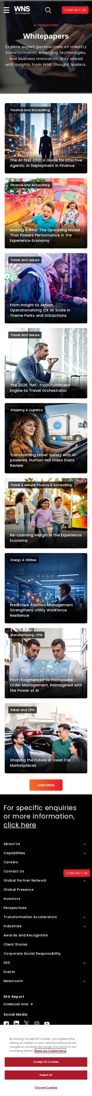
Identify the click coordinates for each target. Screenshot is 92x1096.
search (48, 10)
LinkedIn (16, 1023)
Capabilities (14, 853)
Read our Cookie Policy (50, 1051)
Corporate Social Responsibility (32, 953)
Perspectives (47, 25)
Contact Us (14, 871)
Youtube (47, 1024)
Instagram (36, 1023)
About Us (12, 844)
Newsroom (13, 981)
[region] (46, 1060)
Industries (12, 926)
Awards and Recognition (26, 935)
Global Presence (18, 889)
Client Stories (16, 944)
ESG (7, 962)
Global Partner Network (25, 880)
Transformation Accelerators (30, 917)
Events (9, 971)
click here (20, 825)
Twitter (26, 1023)
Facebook (6, 1023)
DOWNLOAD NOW (16, 1004)
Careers (11, 862)
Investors (12, 898)
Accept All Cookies (46, 1062)
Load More (46, 785)
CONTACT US (75, 10)
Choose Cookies (46, 1087)
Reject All (46, 1075)
